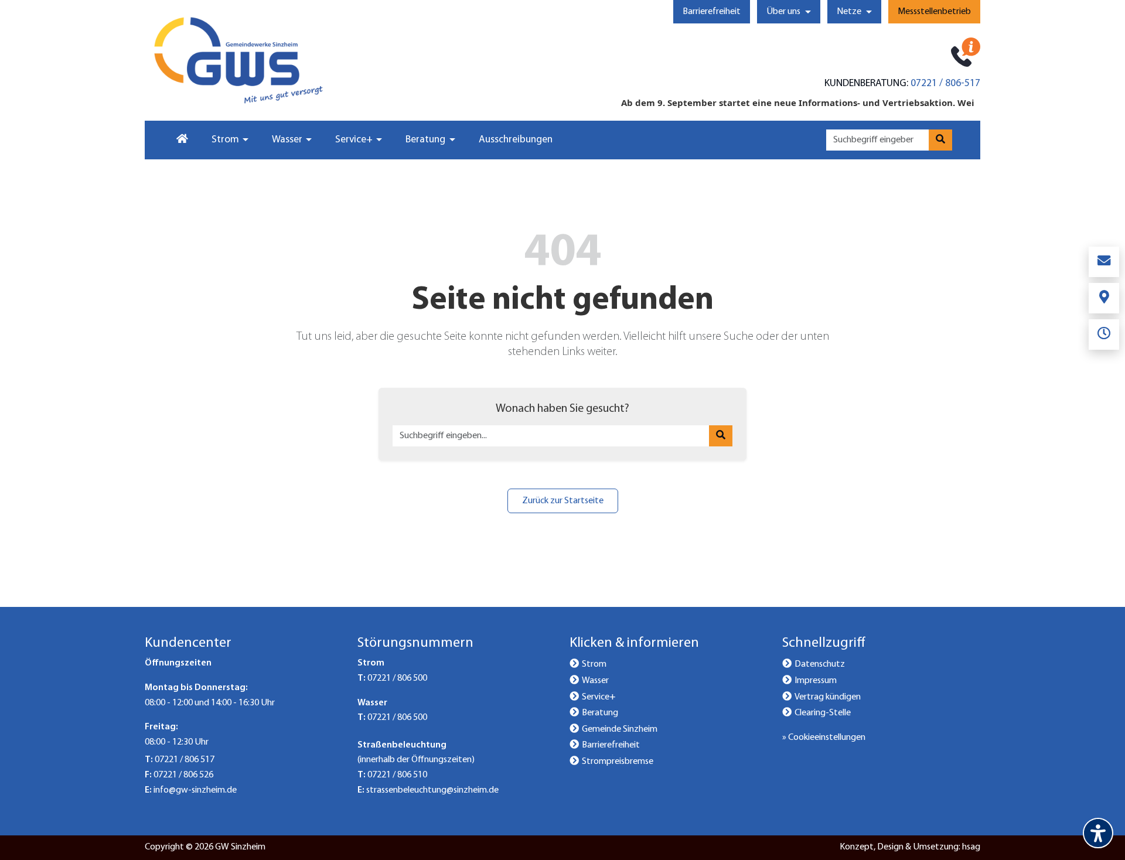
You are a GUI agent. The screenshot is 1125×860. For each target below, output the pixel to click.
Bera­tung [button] (425, 140)
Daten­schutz (820, 664)
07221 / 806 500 (397, 678)
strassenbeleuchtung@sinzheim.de (432, 790)
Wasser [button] (287, 140)
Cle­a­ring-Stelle (823, 713)
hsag (971, 847)
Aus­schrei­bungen (516, 140)
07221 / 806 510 (397, 775)
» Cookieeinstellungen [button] (823, 737)
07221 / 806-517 (945, 83)
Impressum (816, 680)
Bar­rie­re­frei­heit (712, 11)
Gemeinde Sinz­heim (619, 729)
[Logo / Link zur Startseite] (238, 60)
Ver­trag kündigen (828, 697)
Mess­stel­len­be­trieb (934, 11)
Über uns (783, 11)
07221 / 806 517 (184, 760)
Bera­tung (600, 713)
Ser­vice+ (598, 697)
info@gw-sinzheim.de (195, 790)
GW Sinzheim (240, 847)
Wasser (595, 680)
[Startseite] (181, 140)
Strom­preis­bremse (617, 761)
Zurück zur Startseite (563, 501)
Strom (594, 664)
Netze (849, 11)
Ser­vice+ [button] (354, 140)
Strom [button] (225, 140)
